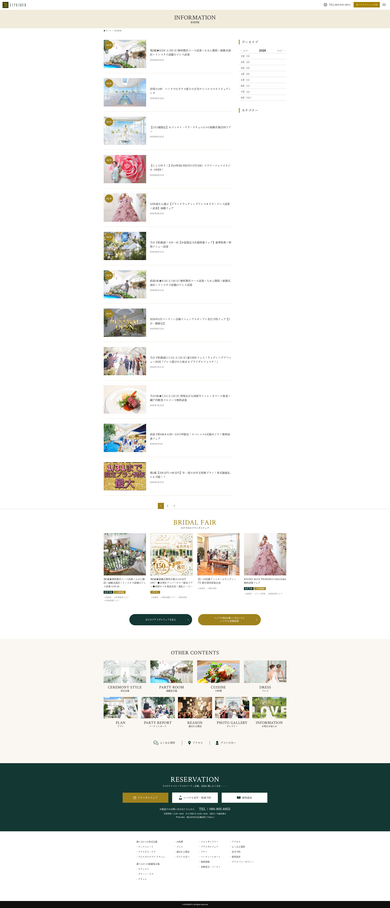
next (279, 50)
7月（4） (246, 92)
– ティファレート (145, 847)
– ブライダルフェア (208, 847)
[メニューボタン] (384, 4)
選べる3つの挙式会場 (146, 842)
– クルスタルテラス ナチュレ (150, 857)
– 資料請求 (235, 857)
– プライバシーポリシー (242, 862)
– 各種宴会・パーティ (209, 867)
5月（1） (246, 80)
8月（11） (247, 97)
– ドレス (179, 847)
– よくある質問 (237, 847)
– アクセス (235, 842)
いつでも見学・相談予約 (197, 797)
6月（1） (246, 86)
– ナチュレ (141, 879)
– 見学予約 (235, 852)
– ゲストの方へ (182, 857)
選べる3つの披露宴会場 (148, 864)
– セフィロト (142, 869)
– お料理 (179, 842)
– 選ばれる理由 (182, 852)
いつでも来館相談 (229, 619)
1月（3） (246, 56)
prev (245, 50)
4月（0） (246, 74)
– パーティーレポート (209, 857)
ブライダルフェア (148, 797)
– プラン (203, 852)
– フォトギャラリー (208, 842)
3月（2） (246, 68)
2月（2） (246, 62)
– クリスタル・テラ (146, 852)
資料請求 (247, 797)
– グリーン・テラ (145, 874)
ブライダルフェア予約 (368, 5)
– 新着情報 (204, 862)
